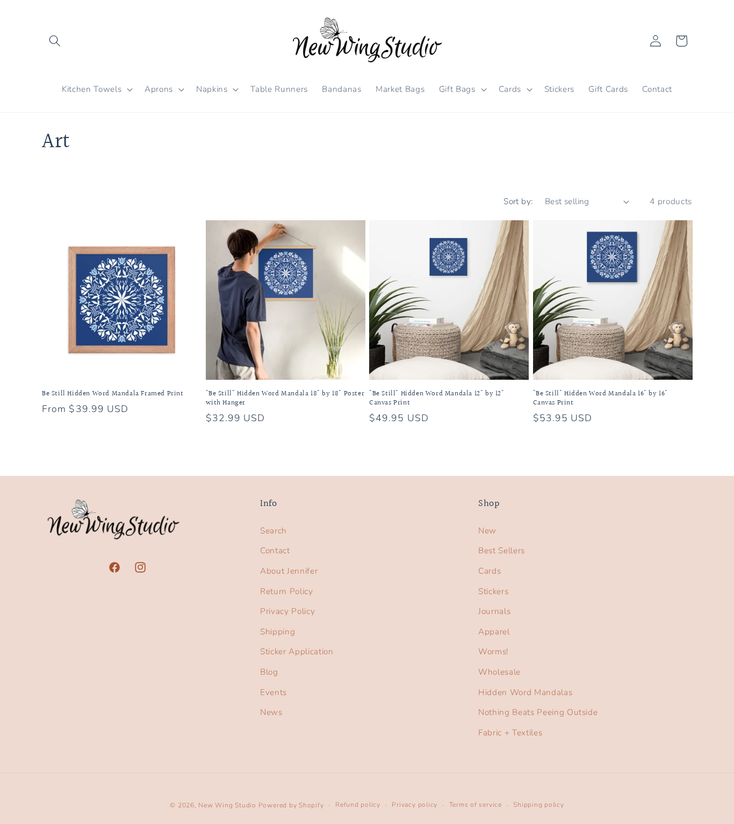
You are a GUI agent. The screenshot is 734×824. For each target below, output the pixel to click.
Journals (494, 611)
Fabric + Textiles (510, 732)
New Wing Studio (227, 805)
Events (273, 692)
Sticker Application (297, 651)
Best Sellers (501, 550)
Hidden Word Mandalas (525, 692)
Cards (489, 570)
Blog (269, 671)
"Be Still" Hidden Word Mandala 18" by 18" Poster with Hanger (285, 398)
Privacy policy (414, 804)
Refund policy (357, 804)
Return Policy (286, 591)
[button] (55, 41)
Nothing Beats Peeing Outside (538, 712)
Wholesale (499, 671)
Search (273, 530)
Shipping (277, 631)
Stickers (493, 591)
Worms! (493, 651)
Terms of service (475, 804)
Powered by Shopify (291, 805)
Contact (275, 550)
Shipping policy (538, 804)
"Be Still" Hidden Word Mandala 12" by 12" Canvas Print (437, 398)
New (487, 530)
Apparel (494, 631)
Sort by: (518, 201)
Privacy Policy (287, 611)
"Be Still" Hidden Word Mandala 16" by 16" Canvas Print (600, 398)
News (271, 712)
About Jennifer (289, 570)
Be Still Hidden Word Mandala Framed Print (113, 394)
